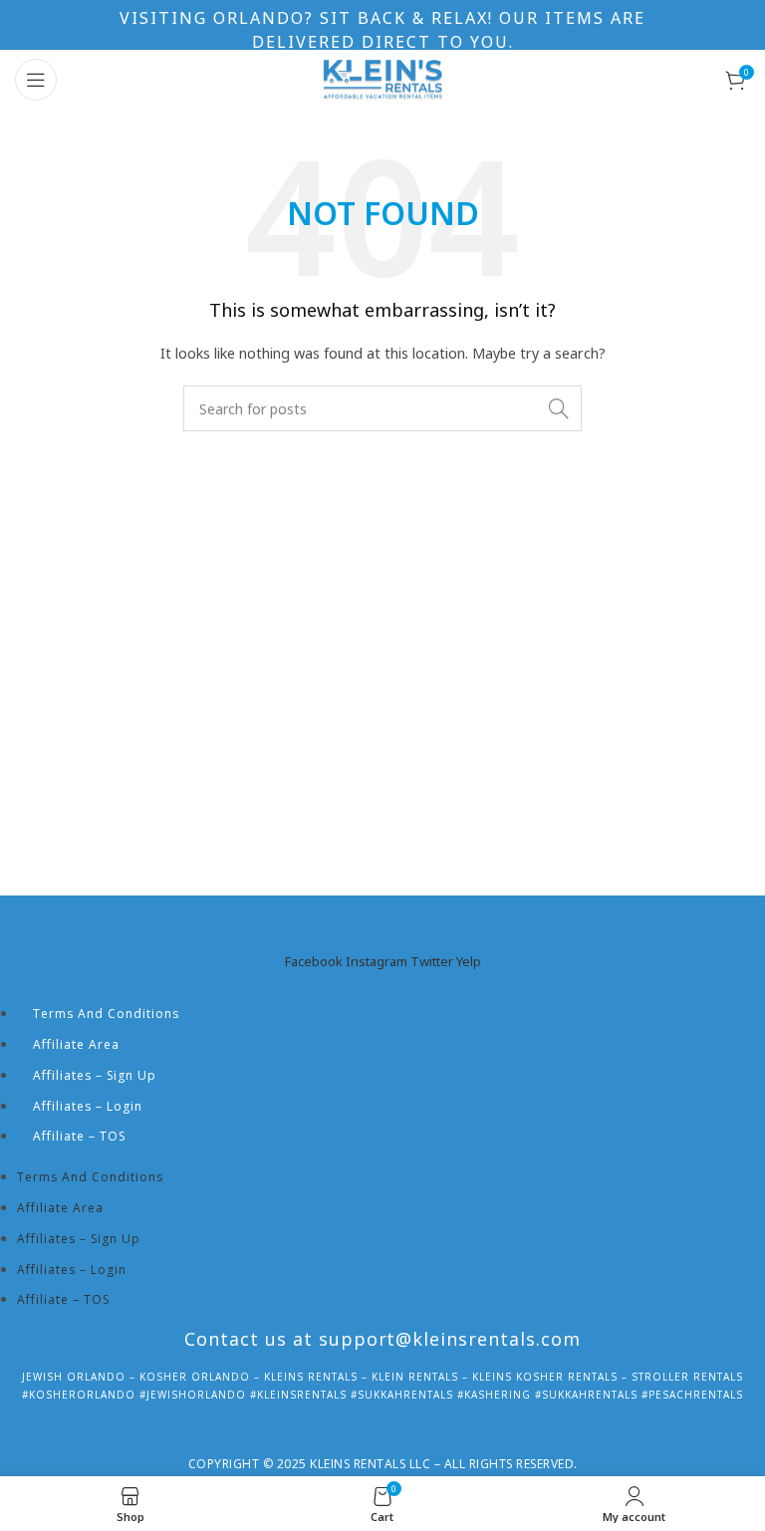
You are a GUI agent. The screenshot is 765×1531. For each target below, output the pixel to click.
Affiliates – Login (87, 1106)
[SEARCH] (559, 408)
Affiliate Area (76, 1044)
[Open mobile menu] (36, 80)
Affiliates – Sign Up (94, 1075)
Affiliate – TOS (79, 1136)
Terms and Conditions (106, 1013)
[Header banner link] (382, 25)
